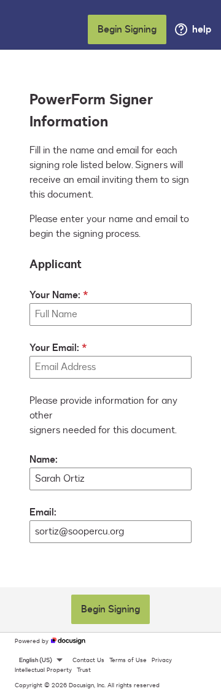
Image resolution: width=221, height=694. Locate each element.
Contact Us (88, 660)
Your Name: (54, 295)
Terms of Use (128, 660)
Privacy (162, 660)
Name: (43, 459)
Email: (42, 512)
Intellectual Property (43, 670)
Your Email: (54, 347)
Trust (84, 670)
